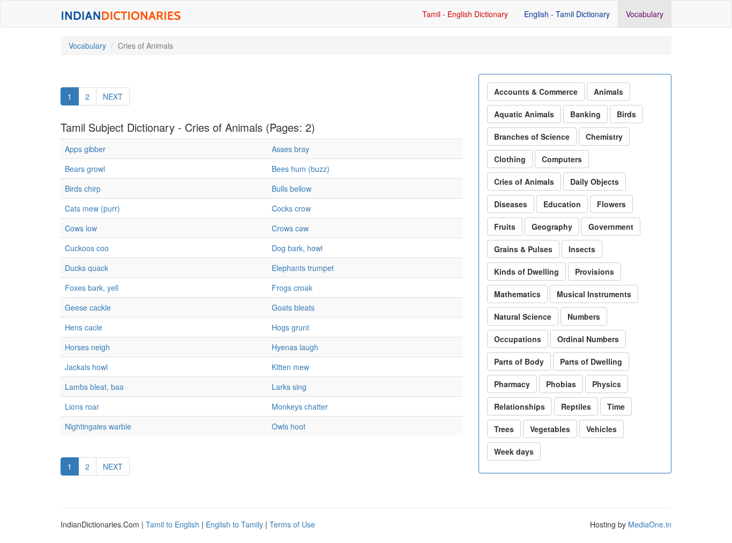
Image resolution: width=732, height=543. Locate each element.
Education (562, 204)
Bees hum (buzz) (301, 168)
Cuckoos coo (87, 248)
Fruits (505, 226)
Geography (552, 226)
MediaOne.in (649, 524)
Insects (582, 249)
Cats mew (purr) (92, 208)
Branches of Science (532, 136)
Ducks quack (86, 267)
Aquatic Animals (524, 114)
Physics (606, 384)
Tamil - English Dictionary (465, 14)
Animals (608, 91)
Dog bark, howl (297, 248)
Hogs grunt (290, 327)
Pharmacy (512, 384)
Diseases (510, 204)
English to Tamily (234, 524)
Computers (562, 159)
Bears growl (85, 168)
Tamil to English (172, 524)
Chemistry (604, 136)
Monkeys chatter (300, 406)
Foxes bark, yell (91, 287)
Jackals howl (86, 366)
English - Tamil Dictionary (567, 14)
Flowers (611, 204)
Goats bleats (293, 307)
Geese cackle (88, 307)
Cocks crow (291, 208)
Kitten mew (290, 366)
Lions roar (82, 406)
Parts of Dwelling (591, 361)
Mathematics (517, 294)
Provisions (594, 271)
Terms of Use (292, 524)
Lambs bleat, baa (94, 386)
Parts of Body (519, 361)
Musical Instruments (594, 294)
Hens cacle (83, 327)
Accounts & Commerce (536, 91)
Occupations (517, 339)
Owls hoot (288, 426)
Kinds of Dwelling (526, 271)
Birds (626, 114)
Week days (514, 451)
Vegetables (550, 429)
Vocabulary (644, 14)
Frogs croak (292, 287)
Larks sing (289, 386)
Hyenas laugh (295, 347)
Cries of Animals (524, 181)
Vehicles (601, 429)
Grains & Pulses (523, 249)
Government (610, 226)
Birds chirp (83, 188)
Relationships (519, 406)
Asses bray (290, 149)
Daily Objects (594, 181)
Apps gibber (85, 149)
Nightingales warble (98, 426)
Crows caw (290, 228)
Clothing (510, 159)
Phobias (561, 384)
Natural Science (522, 316)
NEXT (113, 96)
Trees (504, 429)
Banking (585, 114)
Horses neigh (87, 347)
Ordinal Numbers (588, 339)
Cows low (81, 228)
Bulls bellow (291, 188)
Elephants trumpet (303, 267)
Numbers (583, 316)
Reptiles (576, 406)
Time (616, 406)
